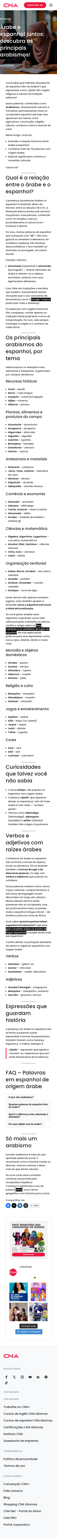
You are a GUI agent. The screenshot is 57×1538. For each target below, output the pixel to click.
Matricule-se (35, 5)
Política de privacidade (21, 1459)
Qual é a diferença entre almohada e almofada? (28, 1115)
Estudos (5, 19)
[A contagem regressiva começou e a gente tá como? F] (38, 1312)
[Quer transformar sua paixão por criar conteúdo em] (18, 1312)
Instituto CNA (13, 1434)
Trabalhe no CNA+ (17, 1407)
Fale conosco (13, 1491)
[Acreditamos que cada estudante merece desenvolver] (18, 1292)
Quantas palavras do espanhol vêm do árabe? (28, 1105)
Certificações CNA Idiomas (23, 1427)
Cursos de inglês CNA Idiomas (26, 1414)
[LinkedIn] (19, 1205)
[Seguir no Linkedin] (38, 1377)
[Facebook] (8, 1205)
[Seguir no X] (14, 1377)
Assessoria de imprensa (21, 1441)
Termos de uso (14, 1466)
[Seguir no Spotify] (46, 1377)
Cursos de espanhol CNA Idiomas (28, 1420)
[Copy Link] (25, 1205)
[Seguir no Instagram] (22, 1377)
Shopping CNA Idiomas (20, 1504)
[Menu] (50, 5)
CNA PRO (10, 1518)
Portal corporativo (17, 1525)
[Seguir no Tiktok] (6, 1383)
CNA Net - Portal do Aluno (22, 1511)
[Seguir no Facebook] (6, 1377)
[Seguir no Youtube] (30, 1377)
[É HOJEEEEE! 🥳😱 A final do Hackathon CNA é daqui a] (38, 1292)
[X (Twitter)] (14, 1205)
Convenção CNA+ (17, 1484)
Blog (7, 1497)
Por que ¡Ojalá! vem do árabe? (25, 1124)
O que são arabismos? (21, 1097)
